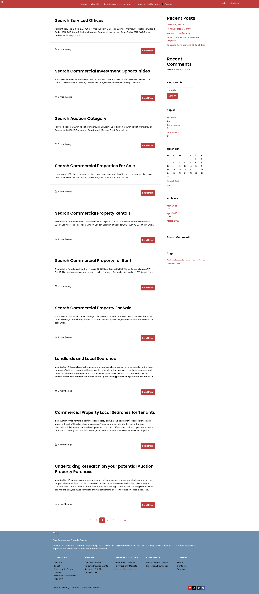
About (180, 562)
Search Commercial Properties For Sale (95, 166)
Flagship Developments (96, 565)
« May (170, 185)
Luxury (169, 264)
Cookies (75, 587)
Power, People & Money (179, 28)
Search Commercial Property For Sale (93, 308)
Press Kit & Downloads (157, 565)
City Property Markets (126, 565)
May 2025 (172, 205)
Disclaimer (86, 587)
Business (171, 117)
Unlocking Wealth (176, 24)
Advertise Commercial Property (119, 4)
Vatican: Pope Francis (178, 33)
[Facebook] (203, 588)
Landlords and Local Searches (85, 358)
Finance (181, 569)
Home (84, 4)
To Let (57, 565)
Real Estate (173, 132)
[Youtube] (190, 588)
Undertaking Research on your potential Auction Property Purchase (104, 469)
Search (172, 95)
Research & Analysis (125, 562)
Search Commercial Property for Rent (93, 260)
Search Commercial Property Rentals (93, 213)
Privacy (65, 587)
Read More (147, 50)
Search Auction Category (80, 118)
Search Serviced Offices (79, 20)
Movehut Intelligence (148, 4)
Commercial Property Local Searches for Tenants (105, 412)
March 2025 (173, 220)
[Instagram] (199, 588)
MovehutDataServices (126, 569)
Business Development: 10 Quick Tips (186, 45)
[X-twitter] (194, 588)
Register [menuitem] (235, 3)
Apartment (171, 260)
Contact (169, 4)
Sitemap (97, 587)
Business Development (183, 260)
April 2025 (172, 213)
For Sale (58, 562)
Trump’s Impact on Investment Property (183, 39)
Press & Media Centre (157, 562)
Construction (174, 125)
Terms (57, 587)
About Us (95, 4)
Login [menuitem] (223, 3)
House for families (198, 260)
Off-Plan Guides (93, 562)
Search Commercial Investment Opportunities (102, 71)
